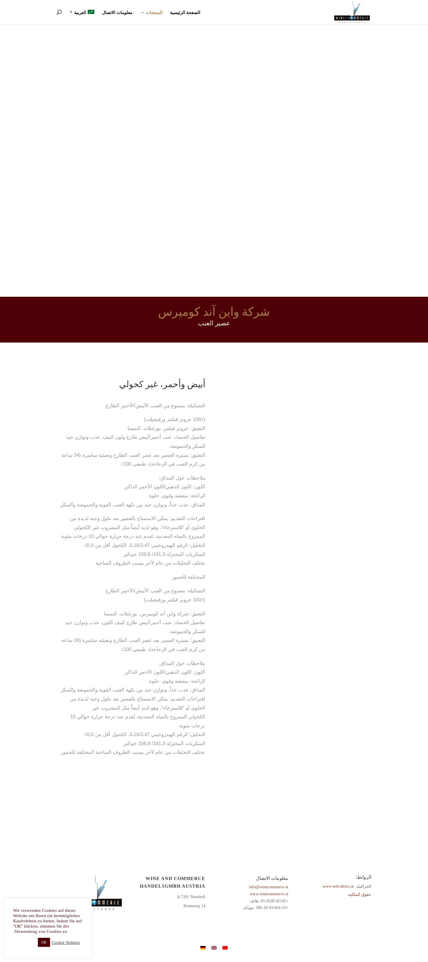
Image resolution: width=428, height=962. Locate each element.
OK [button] (44, 942)
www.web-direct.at (338, 886)
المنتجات (154, 12)
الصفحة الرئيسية (185, 12)
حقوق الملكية (359, 894)
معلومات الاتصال (117, 12)
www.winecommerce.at (269, 894)
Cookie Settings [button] (66, 942)
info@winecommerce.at (268, 887)
